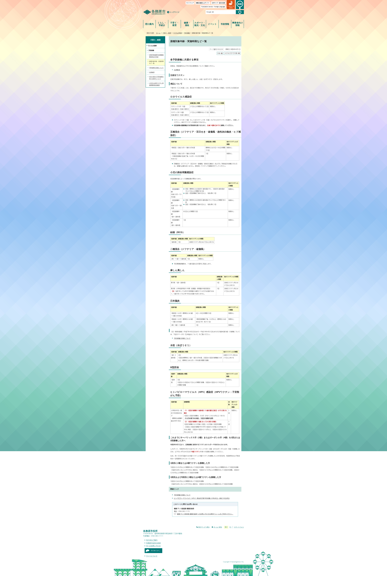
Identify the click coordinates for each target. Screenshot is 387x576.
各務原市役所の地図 (153, 543)
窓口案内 (149, 24)
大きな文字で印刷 (231, 53)
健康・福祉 (187, 24)
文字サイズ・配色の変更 (218, 3)
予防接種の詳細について (182, 338)
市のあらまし (155, 550)
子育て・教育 (174, 24)
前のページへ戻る (204, 527)
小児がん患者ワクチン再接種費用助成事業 (156, 84)
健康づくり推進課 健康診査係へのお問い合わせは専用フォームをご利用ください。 (205, 514)
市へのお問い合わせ (153, 546)
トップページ (174, 12)
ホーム (158, 33)
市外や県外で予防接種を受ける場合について (156, 78)
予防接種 (187, 33)
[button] (231, 4)
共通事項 (177, 70)
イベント (212, 24)
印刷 (218, 53)
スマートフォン (239, 527)
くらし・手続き (162, 24)
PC (230, 527)
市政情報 (225, 24)
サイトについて (151, 556)
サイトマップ (190, 3)
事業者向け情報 (237, 24)
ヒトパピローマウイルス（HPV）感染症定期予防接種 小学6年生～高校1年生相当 (201, 498)
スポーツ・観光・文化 (199, 24)
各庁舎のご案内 (151, 540)
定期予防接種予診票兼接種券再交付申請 (156, 56)
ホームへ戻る (218, 527)
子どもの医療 (177, 33)
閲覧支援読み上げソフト (202, 3)
